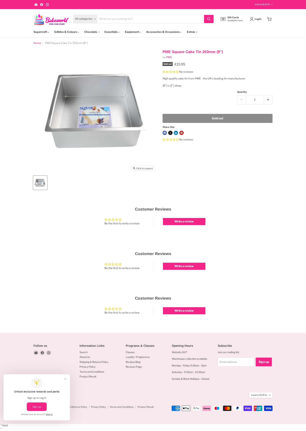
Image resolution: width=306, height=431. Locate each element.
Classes (130, 352)
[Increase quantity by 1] (268, 99)
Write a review (184, 221)
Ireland (262, 4)
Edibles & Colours (66, 32)
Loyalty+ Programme (138, 356)
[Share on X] (170, 133)
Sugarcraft (40, 32)
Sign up (264, 362)
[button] (171, 71)
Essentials (111, 32)
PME (169, 57)
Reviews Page (134, 366)
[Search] (209, 19)
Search (84, 352)
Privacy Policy (87, 366)
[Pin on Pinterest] (181, 133)
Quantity (242, 92)
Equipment (132, 32)
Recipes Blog (133, 361)
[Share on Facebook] (165, 133)
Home (37, 43)
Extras (191, 32)
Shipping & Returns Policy (94, 361)
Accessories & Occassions (163, 32)
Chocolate (91, 32)
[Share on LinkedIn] (176, 133)
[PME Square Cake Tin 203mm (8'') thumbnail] (40, 183)
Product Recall (88, 376)
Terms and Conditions (92, 371)
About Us (85, 356)
